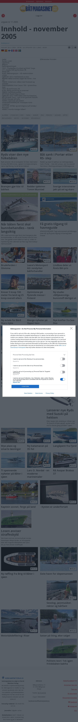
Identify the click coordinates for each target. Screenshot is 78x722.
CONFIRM (25, 386)
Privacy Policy (50, 393)
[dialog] (39, 361)
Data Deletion (28, 393)
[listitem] (39, 355)
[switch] (62, 359)
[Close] (72, 329)
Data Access (39, 393)
